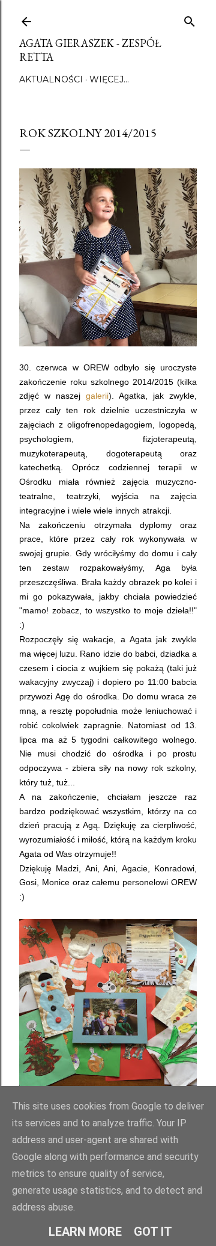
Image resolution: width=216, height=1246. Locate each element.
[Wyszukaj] (189, 19)
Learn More (85, 1231)
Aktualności (51, 79)
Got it (153, 1231)
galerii (97, 395)
